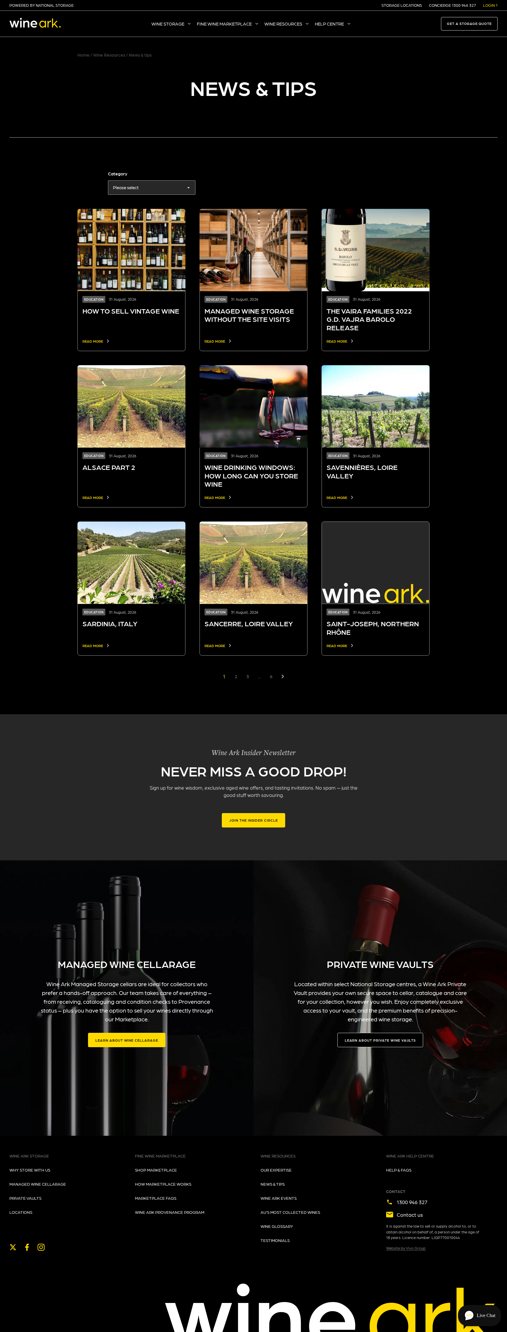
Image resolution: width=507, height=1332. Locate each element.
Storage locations (401, 5)
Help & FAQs (398, 1169)
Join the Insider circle (253, 820)
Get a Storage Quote (469, 23)
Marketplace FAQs (155, 1198)
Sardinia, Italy (109, 623)
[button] (479, 1315)
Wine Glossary (277, 1226)
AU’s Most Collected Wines (290, 1212)
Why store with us (29, 1169)
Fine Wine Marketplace (224, 24)
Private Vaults (25, 1198)
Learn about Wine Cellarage (126, 1040)
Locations (20, 1212)
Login (489, 5)
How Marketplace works (163, 1184)
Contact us (410, 1214)
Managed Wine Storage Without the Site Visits (249, 315)
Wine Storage (167, 24)
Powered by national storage (41, 5)
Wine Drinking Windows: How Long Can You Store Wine (251, 476)
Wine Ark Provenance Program (169, 1212)
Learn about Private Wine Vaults (380, 1040)
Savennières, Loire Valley (362, 471)
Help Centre (329, 24)
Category (117, 174)
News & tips (273, 1184)
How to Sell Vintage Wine (130, 310)
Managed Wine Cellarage (37, 1184)
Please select (125, 187)
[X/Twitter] (12, 1247)
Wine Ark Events (279, 1198)
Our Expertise (276, 1169)
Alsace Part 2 (108, 467)
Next (283, 676)
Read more (92, 341)
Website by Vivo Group (406, 1247)
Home (83, 55)
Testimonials (275, 1240)
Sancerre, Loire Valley (249, 623)
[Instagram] (41, 1247)
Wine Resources (283, 24)
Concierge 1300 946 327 (452, 5)
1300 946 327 (412, 1202)
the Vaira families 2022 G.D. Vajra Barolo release (369, 319)
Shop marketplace (156, 1169)
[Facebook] (27, 1247)
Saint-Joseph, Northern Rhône (373, 628)
